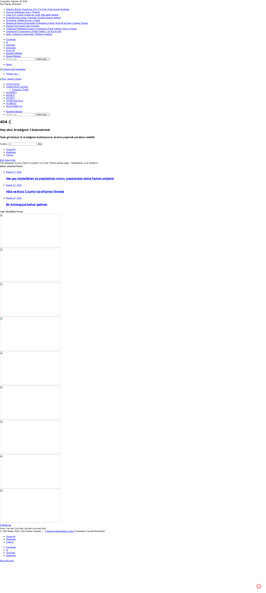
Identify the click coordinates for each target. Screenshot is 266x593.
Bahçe (10, 95)
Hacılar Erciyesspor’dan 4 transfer (22, 26)
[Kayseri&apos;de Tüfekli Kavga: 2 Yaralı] (30, 384)
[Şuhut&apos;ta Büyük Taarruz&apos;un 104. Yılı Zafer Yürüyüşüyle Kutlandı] (30, 246)
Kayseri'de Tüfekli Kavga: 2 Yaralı (23, 20)
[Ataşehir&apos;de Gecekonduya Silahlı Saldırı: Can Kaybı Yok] (30, 521)
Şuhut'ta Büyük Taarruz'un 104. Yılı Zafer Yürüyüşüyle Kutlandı (37, 9)
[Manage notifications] (258, 586)
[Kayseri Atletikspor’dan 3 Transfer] (30, 281)
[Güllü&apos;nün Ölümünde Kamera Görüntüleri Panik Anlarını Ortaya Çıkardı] (30, 487)
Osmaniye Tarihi (20, 89)
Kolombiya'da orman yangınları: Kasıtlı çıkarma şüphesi (33, 17)
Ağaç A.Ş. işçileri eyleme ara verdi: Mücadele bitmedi (32, 15)
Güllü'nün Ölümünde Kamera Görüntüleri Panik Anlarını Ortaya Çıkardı (41, 28)
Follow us (5, 525)
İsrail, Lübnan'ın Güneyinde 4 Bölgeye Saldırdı (29, 34)
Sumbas (11, 103)
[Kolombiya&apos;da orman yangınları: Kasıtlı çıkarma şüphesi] (30, 349)
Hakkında (11, 152)
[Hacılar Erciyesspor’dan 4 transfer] (30, 453)
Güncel (9, 155)
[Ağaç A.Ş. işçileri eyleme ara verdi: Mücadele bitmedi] (30, 315)
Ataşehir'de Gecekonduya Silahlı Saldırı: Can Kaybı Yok (33, 31)
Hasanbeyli (14, 106)
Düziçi (10, 98)
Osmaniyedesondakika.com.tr (60, 531)
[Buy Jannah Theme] (10, 79)
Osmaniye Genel (17, 87)
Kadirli (11, 92)
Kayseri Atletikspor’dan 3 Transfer (23, 12)
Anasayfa (13, 84)
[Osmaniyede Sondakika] (13, 69)
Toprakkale (14, 100)
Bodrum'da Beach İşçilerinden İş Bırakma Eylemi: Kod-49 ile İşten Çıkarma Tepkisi (47, 23)
